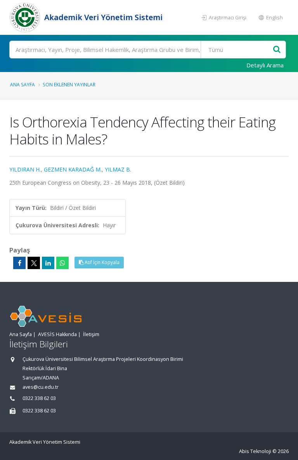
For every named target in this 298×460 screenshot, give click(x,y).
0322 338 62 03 (39, 398)
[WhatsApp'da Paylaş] (62, 263)
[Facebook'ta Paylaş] (19, 263)
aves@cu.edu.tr (41, 387)
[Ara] (277, 49)
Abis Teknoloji (255, 451)
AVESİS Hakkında (57, 334)
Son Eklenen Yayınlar (69, 84)
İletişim (91, 334)
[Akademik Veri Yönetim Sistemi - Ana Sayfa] (25, 17)
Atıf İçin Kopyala (101, 262)
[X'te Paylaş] (34, 263)
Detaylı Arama (265, 65)
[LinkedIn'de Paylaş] (48, 263)
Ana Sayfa (22, 84)
